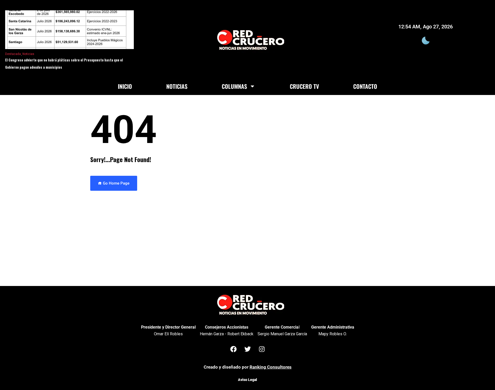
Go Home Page (115, 183)
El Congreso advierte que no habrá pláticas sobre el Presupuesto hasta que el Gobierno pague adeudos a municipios (64, 63)
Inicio (125, 86)
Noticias (28, 53)
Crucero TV (304, 86)
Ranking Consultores (271, 367)
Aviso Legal (247, 380)
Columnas (234, 86)
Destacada (13, 53)
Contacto (365, 86)
